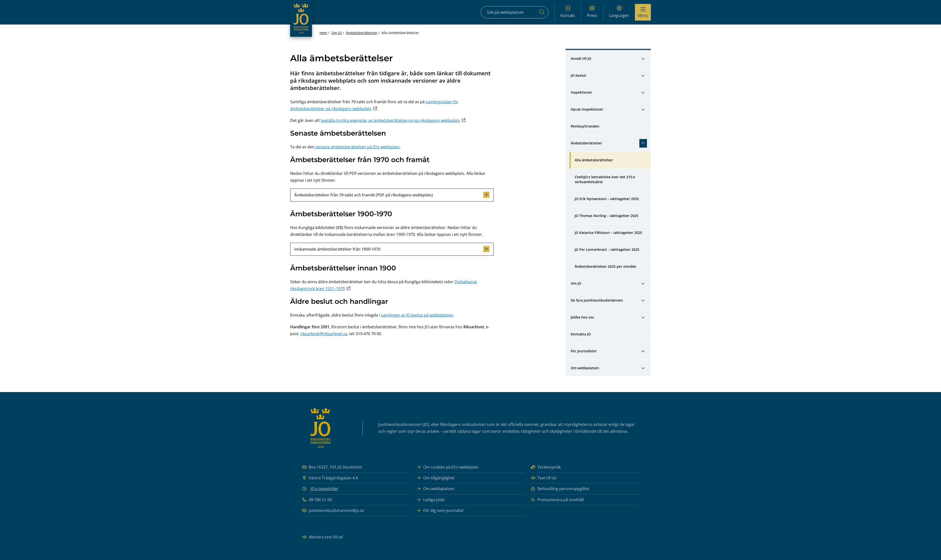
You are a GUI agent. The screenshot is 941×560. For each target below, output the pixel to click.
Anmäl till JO (581, 58)
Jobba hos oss (582, 317)
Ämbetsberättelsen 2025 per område (605, 266)
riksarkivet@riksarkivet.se (323, 333)
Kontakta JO (581, 334)
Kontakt (567, 15)
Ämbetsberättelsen (361, 32)
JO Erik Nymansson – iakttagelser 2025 (607, 198)
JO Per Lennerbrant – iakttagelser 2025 (607, 249)
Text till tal (546, 478)
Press (592, 15)
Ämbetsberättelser (586, 143)
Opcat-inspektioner (587, 109)
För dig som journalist (443, 510)
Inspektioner (581, 92)
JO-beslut (578, 75)
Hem (323, 32)
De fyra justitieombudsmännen (597, 300)
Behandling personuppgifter (563, 488)
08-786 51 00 (320, 499)
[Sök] (542, 12)
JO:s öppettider (324, 488)
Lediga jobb (434, 499)
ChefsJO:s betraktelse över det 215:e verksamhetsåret (605, 179)
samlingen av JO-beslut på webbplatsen (417, 315)
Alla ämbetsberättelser (594, 160)
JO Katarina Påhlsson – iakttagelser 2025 (608, 232)
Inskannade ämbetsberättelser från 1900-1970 (337, 249)
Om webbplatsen (585, 368)
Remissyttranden (585, 126)
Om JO (336, 32)
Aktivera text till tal (326, 537)
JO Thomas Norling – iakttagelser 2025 (606, 215)
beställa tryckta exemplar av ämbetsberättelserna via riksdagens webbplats (390, 120)
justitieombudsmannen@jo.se (336, 510)
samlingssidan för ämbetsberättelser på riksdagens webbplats (374, 105)
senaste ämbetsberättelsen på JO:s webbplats (357, 147)
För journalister (584, 351)
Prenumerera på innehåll (560, 499)
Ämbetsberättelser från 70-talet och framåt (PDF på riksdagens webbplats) (363, 195)
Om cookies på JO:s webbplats (450, 467)
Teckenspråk (549, 467)
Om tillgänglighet (439, 478)
